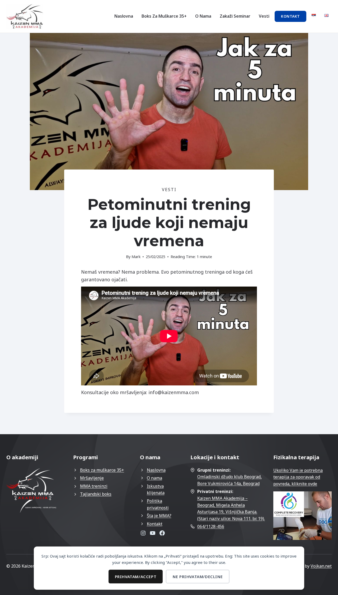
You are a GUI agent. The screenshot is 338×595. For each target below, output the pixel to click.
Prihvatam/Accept (136, 576)
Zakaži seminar (235, 16)
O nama (203, 16)
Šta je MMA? (159, 516)
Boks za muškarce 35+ (164, 16)
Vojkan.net (321, 566)
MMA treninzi (93, 486)
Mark (136, 256)
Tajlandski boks (95, 494)
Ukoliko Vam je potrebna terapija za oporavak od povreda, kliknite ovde (298, 477)
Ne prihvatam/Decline (198, 576)
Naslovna (123, 16)
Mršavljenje (92, 478)
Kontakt (290, 16)
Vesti (264, 16)
